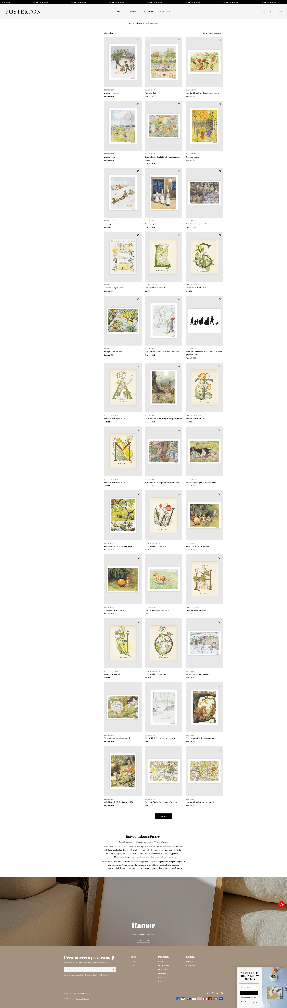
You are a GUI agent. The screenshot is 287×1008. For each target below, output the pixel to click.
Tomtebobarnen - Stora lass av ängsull (117, 738)
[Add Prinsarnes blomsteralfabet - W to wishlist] (179, 494)
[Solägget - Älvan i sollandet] (123, 321)
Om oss (160, 961)
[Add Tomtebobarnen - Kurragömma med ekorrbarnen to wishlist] (179, 430)
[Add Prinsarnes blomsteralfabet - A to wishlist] (138, 366)
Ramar (133, 965)
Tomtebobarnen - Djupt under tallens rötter (201, 482)
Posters (133, 961)
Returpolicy (162, 973)
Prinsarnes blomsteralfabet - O (155, 674)
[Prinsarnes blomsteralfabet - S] (204, 257)
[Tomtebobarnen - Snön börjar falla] (204, 643)
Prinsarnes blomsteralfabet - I (114, 674)
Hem (130, 23)
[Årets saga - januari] (163, 193)
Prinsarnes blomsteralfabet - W (155, 546)
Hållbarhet (161, 981)
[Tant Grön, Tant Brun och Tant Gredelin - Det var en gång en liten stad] (204, 321)
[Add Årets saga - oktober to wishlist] (219, 104)
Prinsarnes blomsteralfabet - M (114, 482)
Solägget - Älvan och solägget (114, 610)
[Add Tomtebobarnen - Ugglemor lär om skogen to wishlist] (219, 171)
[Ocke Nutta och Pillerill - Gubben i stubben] (123, 771)
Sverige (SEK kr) (82, 993)
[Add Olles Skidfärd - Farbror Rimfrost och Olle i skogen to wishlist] (179, 299)
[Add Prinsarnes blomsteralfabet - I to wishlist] (138, 621)
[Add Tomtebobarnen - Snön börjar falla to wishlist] (219, 621)
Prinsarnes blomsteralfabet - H (196, 610)
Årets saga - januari (151, 223)
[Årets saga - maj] (123, 126)
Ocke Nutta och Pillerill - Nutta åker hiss (118, 546)
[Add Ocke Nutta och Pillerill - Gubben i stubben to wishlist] (138, 749)
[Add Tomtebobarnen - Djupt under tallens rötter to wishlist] (219, 430)
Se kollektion (143, 941)
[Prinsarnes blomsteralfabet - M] (123, 451)
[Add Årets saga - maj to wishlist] (138, 104)
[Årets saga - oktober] (204, 126)
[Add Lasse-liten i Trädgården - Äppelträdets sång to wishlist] (219, 749)
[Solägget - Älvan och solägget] (123, 579)
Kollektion (139, 23)
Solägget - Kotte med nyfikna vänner (198, 546)
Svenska (66, 993)
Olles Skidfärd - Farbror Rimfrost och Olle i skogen (162, 351)
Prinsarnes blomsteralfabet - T (196, 418)
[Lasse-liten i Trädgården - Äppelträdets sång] (204, 771)
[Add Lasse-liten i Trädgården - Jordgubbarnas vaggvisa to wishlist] (219, 40)
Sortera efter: (208, 33)
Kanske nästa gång (249, 1002)
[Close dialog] (284, 970)
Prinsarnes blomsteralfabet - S (196, 287)
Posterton (72, 999)
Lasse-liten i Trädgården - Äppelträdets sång (201, 802)
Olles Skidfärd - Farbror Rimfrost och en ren (160, 738)
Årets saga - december (111, 93)
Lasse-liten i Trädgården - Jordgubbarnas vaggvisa (202, 93)
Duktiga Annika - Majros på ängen (157, 610)
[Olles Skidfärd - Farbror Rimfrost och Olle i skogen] (163, 321)
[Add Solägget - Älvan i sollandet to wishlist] (138, 299)
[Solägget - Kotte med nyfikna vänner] (204, 515)
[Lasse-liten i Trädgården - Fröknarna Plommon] (163, 771)
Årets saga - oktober (192, 157)
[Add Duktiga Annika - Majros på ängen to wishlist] (179, 558)
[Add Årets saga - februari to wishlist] (138, 171)
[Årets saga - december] (123, 62)
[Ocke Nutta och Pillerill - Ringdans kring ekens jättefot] (163, 387)
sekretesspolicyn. (105, 975)
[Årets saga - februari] (123, 193)
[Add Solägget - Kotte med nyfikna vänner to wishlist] (219, 494)
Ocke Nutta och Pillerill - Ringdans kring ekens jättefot (163, 418)
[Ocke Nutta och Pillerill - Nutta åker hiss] (123, 515)
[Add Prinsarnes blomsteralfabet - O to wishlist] (179, 621)
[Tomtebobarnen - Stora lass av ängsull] (123, 707)
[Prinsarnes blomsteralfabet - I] (123, 643)
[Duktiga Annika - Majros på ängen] (163, 579)
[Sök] (264, 11)
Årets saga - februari (111, 223)
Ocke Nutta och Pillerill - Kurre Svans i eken (200, 738)
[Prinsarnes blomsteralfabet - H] (204, 579)
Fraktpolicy (162, 977)
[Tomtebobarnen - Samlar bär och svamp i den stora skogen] (163, 126)
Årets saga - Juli (150, 93)
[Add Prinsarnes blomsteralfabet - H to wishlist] (219, 558)
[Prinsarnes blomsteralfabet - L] (163, 257)
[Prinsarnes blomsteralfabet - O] (163, 643)
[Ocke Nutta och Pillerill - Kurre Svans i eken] (204, 707)
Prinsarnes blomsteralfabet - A (114, 418)
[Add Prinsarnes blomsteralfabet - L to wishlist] (179, 235)
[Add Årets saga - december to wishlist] (138, 40)
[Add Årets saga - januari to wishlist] (179, 171)
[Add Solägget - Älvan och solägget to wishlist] (138, 558)
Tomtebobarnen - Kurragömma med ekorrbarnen (162, 482)
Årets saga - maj (109, 157)
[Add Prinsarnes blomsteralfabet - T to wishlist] (219, 366)
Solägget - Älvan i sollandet (113, 351)
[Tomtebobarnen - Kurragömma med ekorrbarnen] (163, 451)
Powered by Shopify (82, 999)
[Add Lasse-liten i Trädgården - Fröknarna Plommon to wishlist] (179, 749)
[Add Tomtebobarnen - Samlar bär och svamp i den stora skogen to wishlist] (179, 104)
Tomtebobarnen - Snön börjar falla (197, 674)
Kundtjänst (189, 961)
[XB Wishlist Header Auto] (275, 11)
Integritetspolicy (163, 965)
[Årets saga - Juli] (163, 62)
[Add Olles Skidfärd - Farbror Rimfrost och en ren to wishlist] (179, 685)
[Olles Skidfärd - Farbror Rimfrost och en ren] (163, 707)
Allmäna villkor (163, 969)
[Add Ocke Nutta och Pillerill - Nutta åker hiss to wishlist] (138, 494)
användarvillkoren (92, 975)
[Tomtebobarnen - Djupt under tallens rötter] (204, 451)
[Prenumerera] (113, 969)
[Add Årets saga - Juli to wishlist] (179, 40)
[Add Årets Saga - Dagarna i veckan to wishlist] (138, 235)
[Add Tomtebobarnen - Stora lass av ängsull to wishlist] (138, 685)
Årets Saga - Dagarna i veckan (114, 287)
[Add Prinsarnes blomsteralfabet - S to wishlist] (219, 235)
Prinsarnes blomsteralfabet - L (155, 287)
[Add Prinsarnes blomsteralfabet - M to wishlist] (138, 430)
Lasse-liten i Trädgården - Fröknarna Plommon (161, 802)
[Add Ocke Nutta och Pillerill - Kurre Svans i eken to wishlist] (219, 685)
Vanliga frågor (190, 965)
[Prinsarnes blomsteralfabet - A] (123, 387)
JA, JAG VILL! (249, 993)
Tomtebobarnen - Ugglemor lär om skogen (200, 223)
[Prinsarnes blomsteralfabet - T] (204, 387)
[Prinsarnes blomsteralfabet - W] (163, 515)
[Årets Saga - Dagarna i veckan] (123, 257)
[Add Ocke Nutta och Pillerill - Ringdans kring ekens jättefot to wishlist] (179, 366)
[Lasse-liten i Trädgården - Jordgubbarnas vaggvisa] (204, 62)
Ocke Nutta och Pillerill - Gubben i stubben (119, 802)
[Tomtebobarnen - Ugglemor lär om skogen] (204, 193)
